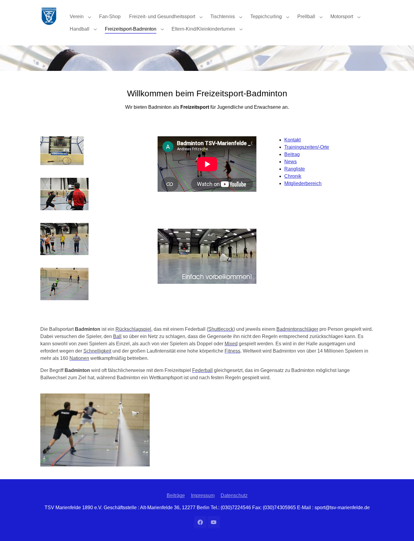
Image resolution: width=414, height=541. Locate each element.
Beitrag (292, 154)
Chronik (292, 176)
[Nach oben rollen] (400, 527)
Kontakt (292, 139)
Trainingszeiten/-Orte (306, 147)
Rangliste (294, 168)
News (290, 161)
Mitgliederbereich (303, 183)
